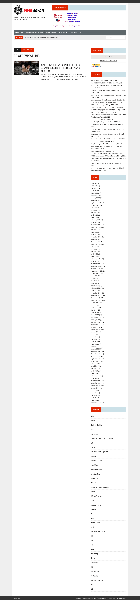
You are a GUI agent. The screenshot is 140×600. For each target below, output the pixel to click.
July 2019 (94, 305)
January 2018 (95, 349)
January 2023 (95, 222)
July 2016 (94, 390)
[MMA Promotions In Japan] (114, 1)
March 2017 (95, 373)
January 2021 (95, 261)
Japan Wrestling (95, 474)
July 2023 (94, 208)
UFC (92, 567)
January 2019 (95, 320)
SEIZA (92, 549)
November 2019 (96, 295)
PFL (91, 514)
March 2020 (95, 286)
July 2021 (94, 247)
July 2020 (94, 276)
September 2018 (96, 329)
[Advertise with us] (124, 1)
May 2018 (94, 339)
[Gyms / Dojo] (110, 1)
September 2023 (96, 203)
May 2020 (94, 281)
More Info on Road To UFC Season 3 (103, 139)
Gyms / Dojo (19, 32)
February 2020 (96, 288)
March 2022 (95, 232)
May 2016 (94, 395)
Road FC (43, 62)
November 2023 (96, 200)
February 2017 (96, 376)
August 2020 (95, 273)
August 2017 (95, 361)
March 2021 (95, 256)
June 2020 (94, 278)
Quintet (93, 527)
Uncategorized (95, 571)
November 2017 (96, 354)
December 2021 (96, 237)
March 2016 (95, 400)
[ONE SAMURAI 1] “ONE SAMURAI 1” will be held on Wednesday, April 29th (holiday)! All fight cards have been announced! (108, 109)
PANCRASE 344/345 (97, 141)
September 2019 (96, 300)
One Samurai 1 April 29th (99, 80)
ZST (92, 589)
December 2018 (96, 322)
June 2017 (94, 366)
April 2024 (94, 191)
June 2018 (94, 337)
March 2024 (95, 193)
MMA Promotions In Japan (34, 32)
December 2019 (96, 293)
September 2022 (96, 227)
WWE (92, 585)
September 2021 (96, 244)
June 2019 (94, 307)
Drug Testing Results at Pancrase (102, 144)
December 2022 (96, 225)
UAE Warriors (94, 562)
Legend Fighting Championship (99, 487)
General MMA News (96, 460)
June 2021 (94, 249)
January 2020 (95, 290)
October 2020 (95, 269)
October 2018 (95, 327)
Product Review (95, 522)
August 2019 (95, 303)
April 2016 (94, 398)
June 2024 (94, 186)
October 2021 (95, 242)
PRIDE (92, 518)
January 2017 (95, 378)
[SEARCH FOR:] (115, 37)
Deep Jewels (94, 434)
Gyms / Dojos (94, 465)
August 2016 (95, 388)
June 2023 (94, 210)
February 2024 (96, 195)
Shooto (93, 558)
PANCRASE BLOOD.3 (98, 119)
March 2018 (95, 344)
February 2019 (96, 317)
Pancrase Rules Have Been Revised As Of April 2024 (108, 158)
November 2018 (96, 325)
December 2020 (96, 264)
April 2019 (94, 312)
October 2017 (95, 356)
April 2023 (94, 215)
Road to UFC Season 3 (98, 151)
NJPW (92, 500)
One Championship (96, 505)
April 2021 (94, 254)
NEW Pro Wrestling (96, 496)
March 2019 (95, 315)
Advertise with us (76, 32)
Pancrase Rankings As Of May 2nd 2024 (104, 163)
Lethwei (93, 491)
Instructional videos (96, 469)
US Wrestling (94, 576)
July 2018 (94, 334)
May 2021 (94, 251)
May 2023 (94, 212)
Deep (92, 429)
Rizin (92, 540)
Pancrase (93, 509)
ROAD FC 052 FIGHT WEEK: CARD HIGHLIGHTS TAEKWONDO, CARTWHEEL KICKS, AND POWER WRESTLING (60, 67)
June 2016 (94, 393)
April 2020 (94, 283)
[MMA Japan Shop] (117, 1)
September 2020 (96, 271)
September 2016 (96, 385)
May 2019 (94, 310)
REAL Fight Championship (98, 531)
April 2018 (94, 342)
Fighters (93, 447)
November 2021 (96, 239)
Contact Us (63, 32)
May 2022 (94, 230)
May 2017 (94, 368)
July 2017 (94, 364)
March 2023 (95, 217)
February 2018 (96, 346)
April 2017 (94, 371)
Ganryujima (94, 456)
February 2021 (96, 259)
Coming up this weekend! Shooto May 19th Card (107, 134)
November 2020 (96, 266)
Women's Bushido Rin (97, 580)
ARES (92, 416)
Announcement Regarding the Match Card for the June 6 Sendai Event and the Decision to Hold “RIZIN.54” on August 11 (108, 102)
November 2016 (96, 383)
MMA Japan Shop (51, 32)
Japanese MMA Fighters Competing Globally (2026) (108, 90)
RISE (92, 536)
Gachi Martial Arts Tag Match (99, 452)
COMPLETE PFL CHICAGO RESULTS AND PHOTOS (108, 95)
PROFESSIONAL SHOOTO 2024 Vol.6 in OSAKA (107, 129)
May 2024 (94, 188)
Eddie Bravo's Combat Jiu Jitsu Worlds (102, 438)
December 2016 (96, 381)
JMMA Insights (95, 478)
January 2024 (95, 198)
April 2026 (94, 183)
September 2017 (96, 359)
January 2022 (95, 234)
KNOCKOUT (94, 483)
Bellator (93, 421)
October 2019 (95, 298)
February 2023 (96, 220)
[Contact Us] (121, 1)
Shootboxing (94, 554)
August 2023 (95, 205)
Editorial (93, 443)
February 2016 (96, 402)
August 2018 (95, 332)
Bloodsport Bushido (96, 425)
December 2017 (96, 351)
